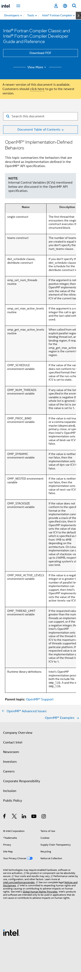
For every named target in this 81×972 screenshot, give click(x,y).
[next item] (78, 15)
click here (37, 89)
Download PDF (40, 53)
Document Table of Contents (38, 130)
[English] (65, 6)
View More (35, 67)
